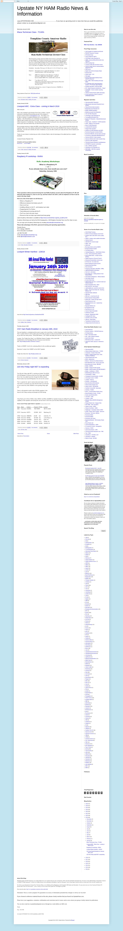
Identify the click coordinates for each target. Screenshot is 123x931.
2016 (87, 861)
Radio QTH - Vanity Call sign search (93, 299)
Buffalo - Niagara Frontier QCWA (92, 367)
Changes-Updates (89, 580)
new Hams (87, 674)
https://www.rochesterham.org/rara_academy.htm (53, 217)
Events (22, 360)
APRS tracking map (89, 63)
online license (88, 687)
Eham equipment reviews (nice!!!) (92, 263)
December (89, 819)
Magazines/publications (90, 658)
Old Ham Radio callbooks (91, 292)
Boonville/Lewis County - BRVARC (93, 364)
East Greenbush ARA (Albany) (92, 383)
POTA (86, 694)
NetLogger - (88, 76)
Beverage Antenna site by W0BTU (93, 247)
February (89, 838)
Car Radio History (89, 250)
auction (87, 570)
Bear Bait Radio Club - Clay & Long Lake (94, 362)
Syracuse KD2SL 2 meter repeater (93, 137)
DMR (86, 600)
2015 (87, 863)
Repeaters (87, 706)
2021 (87, 813)
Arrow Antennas (89, 329)
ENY (86, 610)
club (86, 583)
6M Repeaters (88, 547)
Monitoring (87, 668)
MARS (86, 663)
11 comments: (35, 242)
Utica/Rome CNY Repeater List (92, 147)
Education (23, 99)
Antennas (87, 558)
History (87, 636)
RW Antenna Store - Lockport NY (92, 339)
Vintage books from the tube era (92, 323)
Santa (86, 714)
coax (86, 588)
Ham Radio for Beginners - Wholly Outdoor (95, 276)
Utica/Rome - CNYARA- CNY (91, 434)
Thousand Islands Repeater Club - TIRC (94, 431)
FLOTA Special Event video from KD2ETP (94, 475)
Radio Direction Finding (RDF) (92, 297)
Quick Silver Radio (89, 338)
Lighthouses (88, 656)
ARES (86, 564)
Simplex (87, 723)
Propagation (88, 696)
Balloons (87, 573)
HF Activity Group (89, 55)
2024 (87, 807)
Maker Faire (88, 660)
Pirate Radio (88, 692)
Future (86, 629)
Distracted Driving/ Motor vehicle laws (93, 260)
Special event (88, 731)
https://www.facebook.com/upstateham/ (92, 496)
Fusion (86, 627)
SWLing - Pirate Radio (90, 319)
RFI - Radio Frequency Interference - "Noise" (95, 88)
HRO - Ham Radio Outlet (91, 334)
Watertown (87, 760)
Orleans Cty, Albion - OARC (91, 408)
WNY (86, 766)
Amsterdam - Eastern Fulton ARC (92, 352)
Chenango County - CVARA (91, 378)
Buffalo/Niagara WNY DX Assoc (92, 372)
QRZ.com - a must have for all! (92, 296)
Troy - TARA (88, 433)
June (88, 830)
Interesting (87, 645)
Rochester (30, 244)
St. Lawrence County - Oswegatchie (93, 426)
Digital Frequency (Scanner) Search (93, 258)
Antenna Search (89, 240)
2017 (87, 859)
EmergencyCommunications (91, 609)
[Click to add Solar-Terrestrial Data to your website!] (95, 189)
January (89, 840)
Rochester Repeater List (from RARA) (93, 132)
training (30, 99)
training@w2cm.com (35, 115)
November (89, 821)
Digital (86, 599)
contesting (87, 592)
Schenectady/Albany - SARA (91, 424)
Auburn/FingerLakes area (91, 357)
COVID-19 (87, 593)
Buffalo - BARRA (89, 366)
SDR (86, 720)
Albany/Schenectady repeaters (92, 107)
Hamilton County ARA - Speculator (93, 388)
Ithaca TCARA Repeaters (91, 125)
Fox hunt (87, 619)
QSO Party (87, 703)
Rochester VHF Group (90, 418)
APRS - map (88, 243)
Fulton (86, 622)
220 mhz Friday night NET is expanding (33, 367)
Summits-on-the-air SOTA (91, 317)
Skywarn (87, 726)
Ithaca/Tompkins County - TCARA (92, 393)
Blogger (72, 920)
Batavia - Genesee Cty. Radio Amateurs (94, 360)
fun (86, 626)
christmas (87, 581)
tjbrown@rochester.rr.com (28, 236)
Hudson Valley (88, 639)
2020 (87, 815)
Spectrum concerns (89, 733)
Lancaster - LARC (89, 396)
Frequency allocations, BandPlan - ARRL (94, 268)
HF (86, 634)
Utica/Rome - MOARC (90, 436)
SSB (86, 735)
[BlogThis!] (42, 97)
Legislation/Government (90, 653)
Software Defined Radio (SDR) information (95, 92)
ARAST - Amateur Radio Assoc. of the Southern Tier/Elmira (93, 355)
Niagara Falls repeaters (90, 128)
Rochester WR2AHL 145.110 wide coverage (95, 133)
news (86, 675)
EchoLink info (88, 72)
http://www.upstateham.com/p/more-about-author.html (37, 889)
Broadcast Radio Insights (91, 248)
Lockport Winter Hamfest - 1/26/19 (31, 252)
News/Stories (88, 677)
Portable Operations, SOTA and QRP (93, 86)
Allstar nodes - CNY (89, 74)
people (87, 691)
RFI (86, 711)
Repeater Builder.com (90, 305)
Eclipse (87, 605)
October (89, 823)
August (88, 827)
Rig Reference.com (89, 309)
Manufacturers (88, 662)
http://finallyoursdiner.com (35, 353)
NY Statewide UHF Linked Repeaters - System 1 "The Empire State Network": (94, 84)
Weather (87, 762)
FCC (86, 614)
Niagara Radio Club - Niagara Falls (93, 403)
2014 (87, 865)
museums (87, 670)
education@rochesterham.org (55, 222)
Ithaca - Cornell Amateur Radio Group (93, 391)
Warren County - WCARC (91, 438)
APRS (86, 563)
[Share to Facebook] (45, 97)
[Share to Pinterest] (47, 97)
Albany (87, 552)
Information (87, 643)
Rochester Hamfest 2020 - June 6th (93, 468)
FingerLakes (88, 617)
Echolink (87, 604)
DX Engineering (89, 333)
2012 (87, 869)
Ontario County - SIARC (90, 406)
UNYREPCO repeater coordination (93, 144)
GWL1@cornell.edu (35, 93)
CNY (86, 587)
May (88, 832)
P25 (86, 689)
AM (86, 556)
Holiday (87, 638)
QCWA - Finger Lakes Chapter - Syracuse (94, 411)
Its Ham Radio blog (89, 280)
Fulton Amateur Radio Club (91, 384)
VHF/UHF (87, 757)
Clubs (22, 149)
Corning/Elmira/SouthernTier (91, 117)
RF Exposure (88, 709)
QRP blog (87, 294)
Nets (26, 429)
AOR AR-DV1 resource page (91, 241)
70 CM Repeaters (89, 549)
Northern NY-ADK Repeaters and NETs (94, 130)
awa (86, 571)
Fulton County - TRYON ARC (91, 386)
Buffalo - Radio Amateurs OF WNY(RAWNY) (95, 369)
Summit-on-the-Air (89, 738)
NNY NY (87, 682)
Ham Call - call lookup (90, 272)
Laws (86, 650)
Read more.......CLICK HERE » (24, 143)
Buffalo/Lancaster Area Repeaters (93, 112)
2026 (87, 803)
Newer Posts (20, 433)
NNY (86, 680)
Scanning (87, 716)
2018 (87, 857)
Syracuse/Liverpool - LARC (91, 429)
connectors (87, 590)
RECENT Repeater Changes (91, 53)
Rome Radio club (89, 423)
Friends (87, 621)
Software (87, 728)
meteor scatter (88, 667)
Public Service (88, 697)
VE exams (34, 99)
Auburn (87, 568)
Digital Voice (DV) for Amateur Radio (93, 71)
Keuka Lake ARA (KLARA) (91, 395)
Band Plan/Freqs (89, 575)
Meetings (87, 665)
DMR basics (88, 69)
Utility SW (87, 754)
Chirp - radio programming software (93, 253)
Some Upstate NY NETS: (91, 56)
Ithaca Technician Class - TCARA (30, 32)
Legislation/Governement (91, 651)
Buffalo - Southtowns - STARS (92, 371)
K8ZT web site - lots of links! (91, 286)
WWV (86, 767)
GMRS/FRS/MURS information (92, 270)
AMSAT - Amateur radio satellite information (95, 238)
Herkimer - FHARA (89, 389)
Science (87, 718)
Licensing (87, 655)
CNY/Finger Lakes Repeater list (92, 58)
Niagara (87, 679)
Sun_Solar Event (89, 740)
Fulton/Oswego (88, 624)
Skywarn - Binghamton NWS (91, 314)
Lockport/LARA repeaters (91, 127)
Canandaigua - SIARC (90, 374)
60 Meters (87, 544)
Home (48, 433)
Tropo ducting (88, 750)
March (88, 836)
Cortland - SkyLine (89, 379)
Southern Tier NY (89, 730)
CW (86, 595)
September (89, 825)
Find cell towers (88, 267)
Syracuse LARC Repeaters (91, 140)
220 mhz (23, 429)
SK (86, 725)
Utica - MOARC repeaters (91, 145)
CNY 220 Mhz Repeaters (91, 113)
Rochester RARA (89, 415)
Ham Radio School (89, 278)
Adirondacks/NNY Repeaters (91, 102)
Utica (86, 752)
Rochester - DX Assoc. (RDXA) (92, 413)
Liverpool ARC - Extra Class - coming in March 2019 (38, 106)
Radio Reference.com (90, 301)
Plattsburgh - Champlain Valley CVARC (94, 409)
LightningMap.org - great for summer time (94, 288)
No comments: (35, 97)
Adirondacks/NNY (89, 349)
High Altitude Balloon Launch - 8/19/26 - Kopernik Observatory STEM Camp (94, 484)
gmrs (86, 631)
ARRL (86, 566)
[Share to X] (43, 97)
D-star (86, 597)
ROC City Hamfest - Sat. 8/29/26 (93, 44)
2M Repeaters (88, 542)
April (88, 834)
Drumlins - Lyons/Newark (91, 381)
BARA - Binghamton (89, 359)
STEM (86, 737)
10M (86, 537)
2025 (87, 805)
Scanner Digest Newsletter (91, 311)
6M (86, 546)
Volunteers (87, 759)
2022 (87, 811)
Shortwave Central (89, 312)
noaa (86, 684)
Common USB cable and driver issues (94, 64)
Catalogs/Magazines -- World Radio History (95, 252)
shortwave (87, 721)
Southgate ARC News (90, 316)
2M (86, 541)
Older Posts (76, 433)
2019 (87, 817)
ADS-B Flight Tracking (90, 232)
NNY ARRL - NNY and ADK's (91, 404)
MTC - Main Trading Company (92, 336)
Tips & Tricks (88, 747)
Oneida (87, 685)
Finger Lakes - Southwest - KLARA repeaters (95, 121)
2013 (87, 867)
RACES (87, 704)
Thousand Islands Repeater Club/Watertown (95, 142)
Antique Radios (88, 559)
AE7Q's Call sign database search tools (94, 233)
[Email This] (40, 97)
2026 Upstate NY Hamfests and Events (94, 51)
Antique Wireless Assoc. (90, 561)
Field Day (87, 616)
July (88, 829)
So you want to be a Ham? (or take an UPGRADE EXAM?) (93, 95)
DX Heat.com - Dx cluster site (92, 261)
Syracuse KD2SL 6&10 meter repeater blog (95, 139)
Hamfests (29, 322)
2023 (87, 809)
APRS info (87, 245)
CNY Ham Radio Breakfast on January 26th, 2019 (37, 329)
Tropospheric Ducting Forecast (92, 321)
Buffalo (22, 322)
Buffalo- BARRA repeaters (91, 110)
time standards (88, 745)
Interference (88, 646)
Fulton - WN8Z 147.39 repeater (92, 123)
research (87, 708)
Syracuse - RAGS (89, 428)
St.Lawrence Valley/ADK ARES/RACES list (95, 135)
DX (86, 602)
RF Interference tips (89, 307)
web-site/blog (88, 764)
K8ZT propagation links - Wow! (92, 284)
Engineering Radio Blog (90, 265)
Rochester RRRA (89, 416)
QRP (86, 701)
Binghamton (88, 576)
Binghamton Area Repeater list (92, 108)
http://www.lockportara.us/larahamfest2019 (33, 314)
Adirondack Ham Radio (90, 551)
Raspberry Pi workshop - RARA (30, 156)
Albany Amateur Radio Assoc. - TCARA (94, 351)
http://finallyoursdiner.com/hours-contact (29, 341)
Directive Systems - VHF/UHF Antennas (94, 331)
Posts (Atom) (26, 436)
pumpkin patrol (88, 699)
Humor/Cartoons (89, 641)
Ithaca (27, 99)
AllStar (86, 554)
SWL (86, 742)
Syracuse (26, 149)
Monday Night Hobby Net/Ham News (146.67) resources (93, 78)
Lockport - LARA (89, 398)
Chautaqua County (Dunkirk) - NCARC (94, 376)
